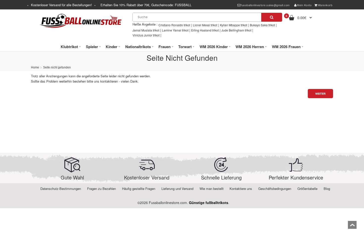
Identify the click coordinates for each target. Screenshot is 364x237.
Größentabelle (307, 188)
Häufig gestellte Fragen (138, 188)
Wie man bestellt (212, 188)
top (352, 226)
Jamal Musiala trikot (145, 30)
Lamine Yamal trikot (175, 30)
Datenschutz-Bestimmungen (60, 188)
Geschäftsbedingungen (274, 188)
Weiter (320, 93)
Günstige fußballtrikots (208, 202)
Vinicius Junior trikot (145, 35)
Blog (327, 188)
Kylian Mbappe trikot (233, 25)
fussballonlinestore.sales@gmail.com (265, 5)
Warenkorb (325, 5)
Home (35, 67)
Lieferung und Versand (177, 188)
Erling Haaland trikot (205, 30)
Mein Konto (304, 5)
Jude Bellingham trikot (236, 30)
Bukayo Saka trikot (262, 25)
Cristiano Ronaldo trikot (174, 25)
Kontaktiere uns (241, 188)
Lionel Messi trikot (205, 25)
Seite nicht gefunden (57, 67)
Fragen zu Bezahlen (101, 188)
